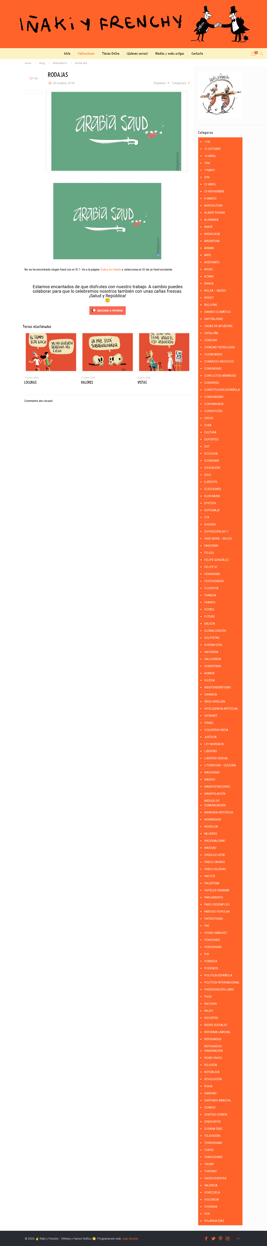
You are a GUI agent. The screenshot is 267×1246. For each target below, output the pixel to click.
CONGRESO (211, 382)
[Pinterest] (221, 1238)
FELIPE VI (210, 567)
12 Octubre (212, 149)
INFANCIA (210, 694)
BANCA (208, 283)
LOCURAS (30, 382)
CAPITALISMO (213, 319)
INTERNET (210, 715)
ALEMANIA (211, 219)
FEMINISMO (212, 574)
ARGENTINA (212, 241)
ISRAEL (209, 723)
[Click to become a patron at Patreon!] (107, 315)
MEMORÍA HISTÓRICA (218, 812)
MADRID (209, 779)
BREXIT (209, 297)
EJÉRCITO (210, 482)
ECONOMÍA (211, 460)
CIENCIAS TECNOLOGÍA (219, 347)
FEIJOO (209, 553)
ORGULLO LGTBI (214, 855)
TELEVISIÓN (212, 1136)
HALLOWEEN (212, 659)
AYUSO (208, 269)
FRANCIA (210, 595)
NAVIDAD (210, 848)
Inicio (28, 63)
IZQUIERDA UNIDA (216, 730)
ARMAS (209, 248)
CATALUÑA (211, 333)
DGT (207, 446)
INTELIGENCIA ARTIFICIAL (221, 708)
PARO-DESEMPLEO (217, 904)
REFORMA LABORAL (217, 1032)
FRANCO (209, 602)
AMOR (208, 227)
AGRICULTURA (213, 205)
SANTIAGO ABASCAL (217, 1100)
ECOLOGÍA (211, 453)
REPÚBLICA (211, 1072)
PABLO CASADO (214, 862)
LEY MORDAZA (214, 744)
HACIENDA (211, 652)
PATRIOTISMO (213, 918)
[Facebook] (206, 1238)
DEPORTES (211, 439)
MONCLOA (211, 826)
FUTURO (209, 616)
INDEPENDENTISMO (217, 687)
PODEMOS (211, 968)
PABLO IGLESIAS (215, 869)
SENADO (209, 1107)
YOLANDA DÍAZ (214, 1221)
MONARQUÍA (212, 819)
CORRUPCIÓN (213, 411)
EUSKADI (210, 524)
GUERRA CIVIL (213, 645)
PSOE (208, 996)
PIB (206, 954)
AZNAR (208, 276)
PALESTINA (211, 883)
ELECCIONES (212, 489)
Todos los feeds (110, 269)
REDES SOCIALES (215, 1025)
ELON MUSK (212, 496)
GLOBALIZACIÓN (215, 630)
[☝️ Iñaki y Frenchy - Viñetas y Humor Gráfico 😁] (133, 24)
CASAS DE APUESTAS (218, 326)
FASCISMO (211, 545)
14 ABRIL (210, 156)
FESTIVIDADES (214, 581)
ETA (206, 517)
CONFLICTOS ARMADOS (220, 375)
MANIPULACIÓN (214, 793)
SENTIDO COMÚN (215, 1114)
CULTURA (210, 432)
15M (207, 163)
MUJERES (210, 833)
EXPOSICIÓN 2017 (216, 531)
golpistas (211, 638)
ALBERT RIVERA (214, 212)
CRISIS (208, 418)
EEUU (207, 475)
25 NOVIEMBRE (214, 191)
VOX (207, 1213)
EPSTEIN (210, 503)
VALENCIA (210, 1185)
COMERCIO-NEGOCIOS (219, 361)
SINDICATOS (212, 1121)
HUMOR (209, 673)
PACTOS (209, 876)
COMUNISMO (213, 368)
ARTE (207, 255)
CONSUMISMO (213, 397)
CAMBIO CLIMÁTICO (217, 312)
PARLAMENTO (213, 897)
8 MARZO (210, 198)
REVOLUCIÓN (213, 1079)
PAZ (207, 926)
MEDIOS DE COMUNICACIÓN (215, 803)
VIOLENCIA (211, 1199)
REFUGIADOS (212, 1039)
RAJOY (208, 1011)
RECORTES (211, 1018)
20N (206, 177)
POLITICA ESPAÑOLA (218, 975)
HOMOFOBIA (212, 666)
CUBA (207, 425)
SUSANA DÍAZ (213, 1128)
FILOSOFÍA (211, 588)
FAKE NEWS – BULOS (218, 538)
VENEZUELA (212, 1192)
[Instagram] (228, 1238)
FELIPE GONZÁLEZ (216, 560)
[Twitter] (213, 1238)
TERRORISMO (213, 1143)
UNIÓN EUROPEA (215, 1178)
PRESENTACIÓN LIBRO (219, 989)
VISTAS (142, 382)
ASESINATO (60, 63)
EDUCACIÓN (212, 467)
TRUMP (209, 1164)
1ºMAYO (209, 170)
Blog (42, 63)
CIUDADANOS (213, 354)
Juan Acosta (130, 1238)
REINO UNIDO (213, 1058)
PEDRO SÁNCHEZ (215, 933)
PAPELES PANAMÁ (216, 890)
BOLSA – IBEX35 (215, 290)
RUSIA (208, 1086)
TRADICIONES (213, 1157)
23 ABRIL (210, 184)
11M (207, 142)
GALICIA (209, 623)
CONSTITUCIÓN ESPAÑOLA (222, 390)
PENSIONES (212, 940)
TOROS (208, 1150)
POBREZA (210, 961)
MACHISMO (212, 772)
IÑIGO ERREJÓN (214, 701)
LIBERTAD (210, 751)
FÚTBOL (209, 609)
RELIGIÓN (210, 1065)
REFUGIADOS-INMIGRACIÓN (213, 1049)
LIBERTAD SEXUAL (216, 758)
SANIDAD (210, 1093)
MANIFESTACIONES (217, 786)
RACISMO (210, 1003)
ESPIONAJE (212, 510)
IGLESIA (209, 680)
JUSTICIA (210, 737)
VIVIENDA (210, 1206)
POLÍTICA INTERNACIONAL (222, 982)
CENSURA (210, 340)
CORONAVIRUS (214, 404)
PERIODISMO (213, 947)
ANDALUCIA (212, 234)
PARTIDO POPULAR (217, 911)
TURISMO (210, 1171)
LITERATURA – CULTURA (220, 765)
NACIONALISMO (214, 840)
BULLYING (210, 305)
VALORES (87, 382)
